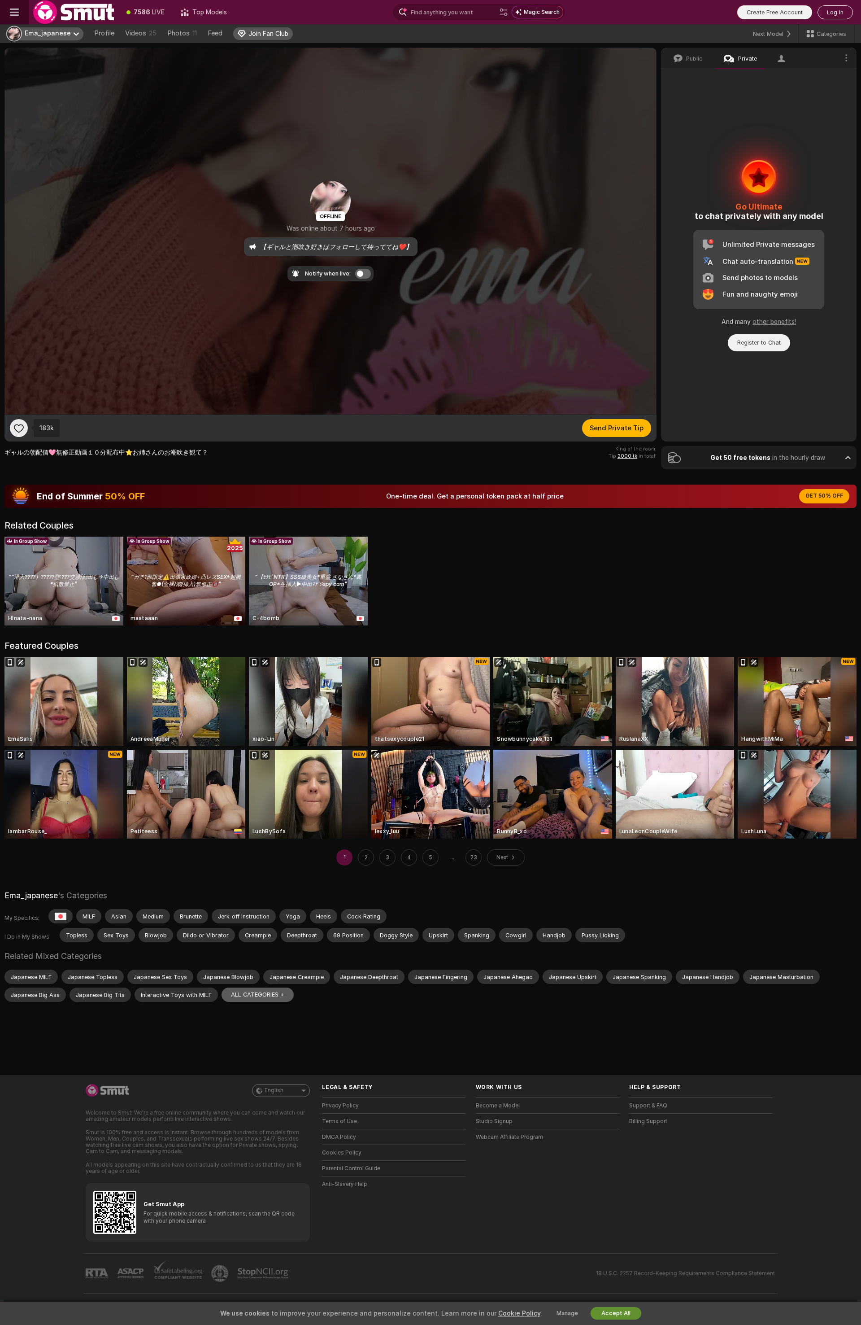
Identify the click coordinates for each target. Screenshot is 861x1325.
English (274, 1090)
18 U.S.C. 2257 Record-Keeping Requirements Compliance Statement (685, 1273)
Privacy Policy (340, 1105)
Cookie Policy (519, 1313)
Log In (835, 12)
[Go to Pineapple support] (220, 1273)
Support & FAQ (648, 1105)
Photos (182, 33)
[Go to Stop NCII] (263, 1273)
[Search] (503, 12)
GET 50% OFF (824, 496)
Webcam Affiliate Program (509, 1137)
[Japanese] (60, 916)
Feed (215, 33)
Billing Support (648, 1121)
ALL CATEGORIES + (257, 994)
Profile (104, 33)
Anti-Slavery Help (344, 1184)
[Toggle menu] (14, 12)
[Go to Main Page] (73, 12)
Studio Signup (494, 1121)
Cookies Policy (341, 1153)
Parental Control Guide (351, 1168)
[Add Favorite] (19, 428)
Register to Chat (759, 342)
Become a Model (498, 1105)
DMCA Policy (339, 1137)
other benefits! (774, 321)
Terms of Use (339, 1121)
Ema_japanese (31, 895)
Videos (141, 33)
